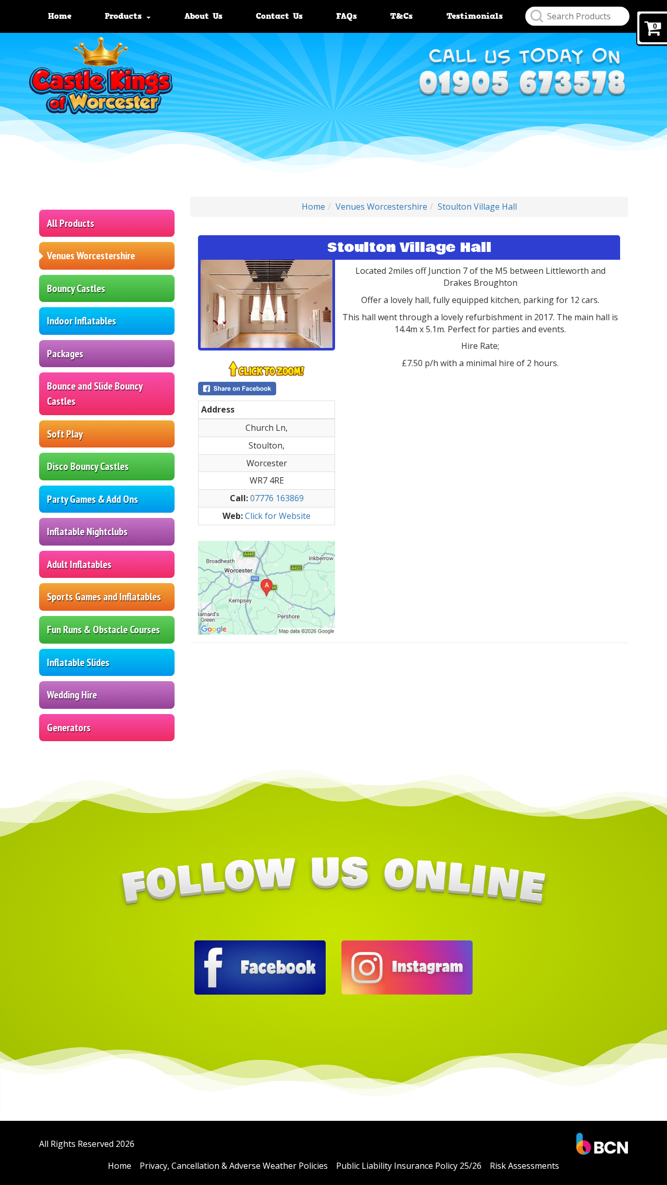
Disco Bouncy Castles (88, 466)
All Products (70, 223)
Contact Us (279, 16)
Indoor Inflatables (81, 321)
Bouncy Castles (76, 288)
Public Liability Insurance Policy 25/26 (408, 1165)
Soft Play (65, 434)
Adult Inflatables (79, 564)
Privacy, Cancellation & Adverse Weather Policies (234, 1165)
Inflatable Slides (78, 662)
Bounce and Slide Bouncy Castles (95, 393)
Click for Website (278, 516)
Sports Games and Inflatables (104, 596)
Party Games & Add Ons (92, 499)
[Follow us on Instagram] (407, 967)
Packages (65, 353)
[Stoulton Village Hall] (266, 304)
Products (125, 16)
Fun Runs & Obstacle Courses (103, 629)
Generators (69, 727)
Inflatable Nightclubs (87, 531)
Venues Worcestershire (91, 255)
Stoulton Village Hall (477, 206)
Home (59, 16)
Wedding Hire (72, 695)
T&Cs (401, 16)
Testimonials (475, 16)
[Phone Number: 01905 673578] (521, 87)
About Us (203, 16)
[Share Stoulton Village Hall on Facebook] (266, 388)
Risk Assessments (524, 1165)
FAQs (346, 16)
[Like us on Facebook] (260, 967)
